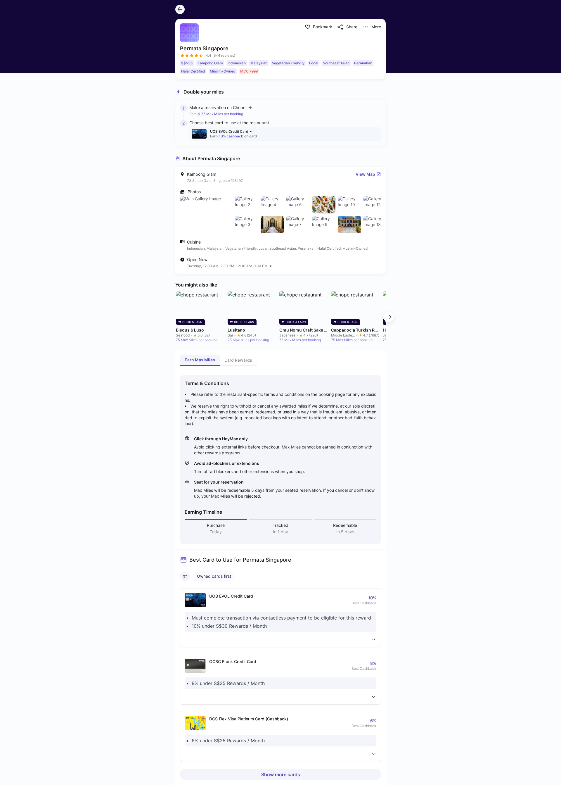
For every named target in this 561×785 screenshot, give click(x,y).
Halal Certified (193, 71)
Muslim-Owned (223, 71)
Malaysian (258, 63)
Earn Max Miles (200, 359)
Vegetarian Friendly (288, 63)
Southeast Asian (336, 63)
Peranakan (363, 63)
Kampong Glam (210, 63)
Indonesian (237, 63)
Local (313, 63)
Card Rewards (238, 360)
